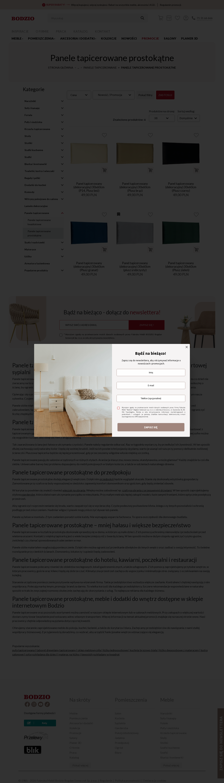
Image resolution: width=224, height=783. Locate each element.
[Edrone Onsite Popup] (112, 391)
